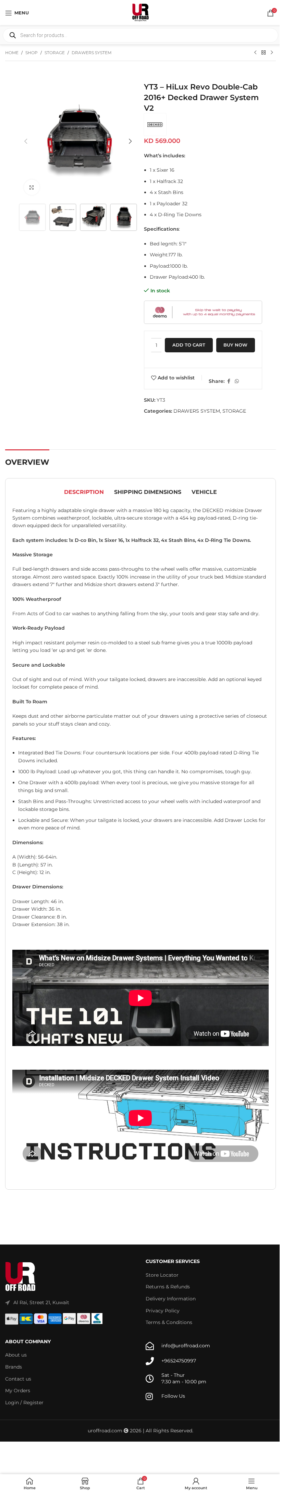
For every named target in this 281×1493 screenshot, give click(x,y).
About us (16, 1355)
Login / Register (24, 1402)
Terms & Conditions (169, 1322)
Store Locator (162, 1275)
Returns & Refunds (168, 1287)
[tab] (84, 492)
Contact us (18, 1379)
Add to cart (188, 345)
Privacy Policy (163, 1311)
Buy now (235, 345)
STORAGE (55, 52)
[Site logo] (140, 12)
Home (12, 52)
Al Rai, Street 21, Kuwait (41, 1302)
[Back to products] (263, 53)
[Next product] (272, 53)
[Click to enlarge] (31, 187)
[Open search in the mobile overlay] (140, 35)
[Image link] (20, 1277)
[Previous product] (255, 53)
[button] (26, 141)
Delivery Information (171, 1299)
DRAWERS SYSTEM (91, 52)
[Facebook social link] (228, 381)
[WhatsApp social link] (237, 381)
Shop (31, 52)
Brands (13, 1367)
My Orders (17, 1390)
